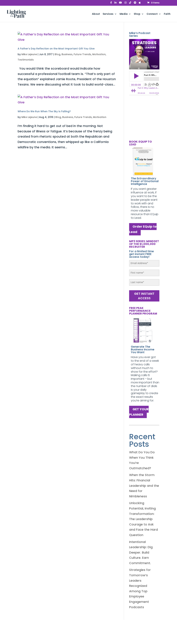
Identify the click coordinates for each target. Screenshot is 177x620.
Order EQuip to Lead (143, 229)
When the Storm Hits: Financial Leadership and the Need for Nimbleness (144, 485)
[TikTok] (130, 3)
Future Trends (82, 54)
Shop (137, 14)
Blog (57, 54)
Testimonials (26, 59)
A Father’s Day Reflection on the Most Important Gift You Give (56, 48)
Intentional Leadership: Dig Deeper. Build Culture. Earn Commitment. (141, 552)
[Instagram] (125, 3)
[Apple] (140, 3)
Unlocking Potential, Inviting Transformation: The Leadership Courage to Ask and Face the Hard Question (143, 519)
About (96, 14)
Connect (152, 14)
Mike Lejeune (29, 54)
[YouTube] (120, 3)
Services (108, 14)
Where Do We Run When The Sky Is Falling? (44, 111)
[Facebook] (111, 3)
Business (67, 54)
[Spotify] (135, 3)
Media (124, 14)
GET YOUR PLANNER (139, 412)
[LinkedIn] (115, 3)
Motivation (99, 54)
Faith (167, 14)
